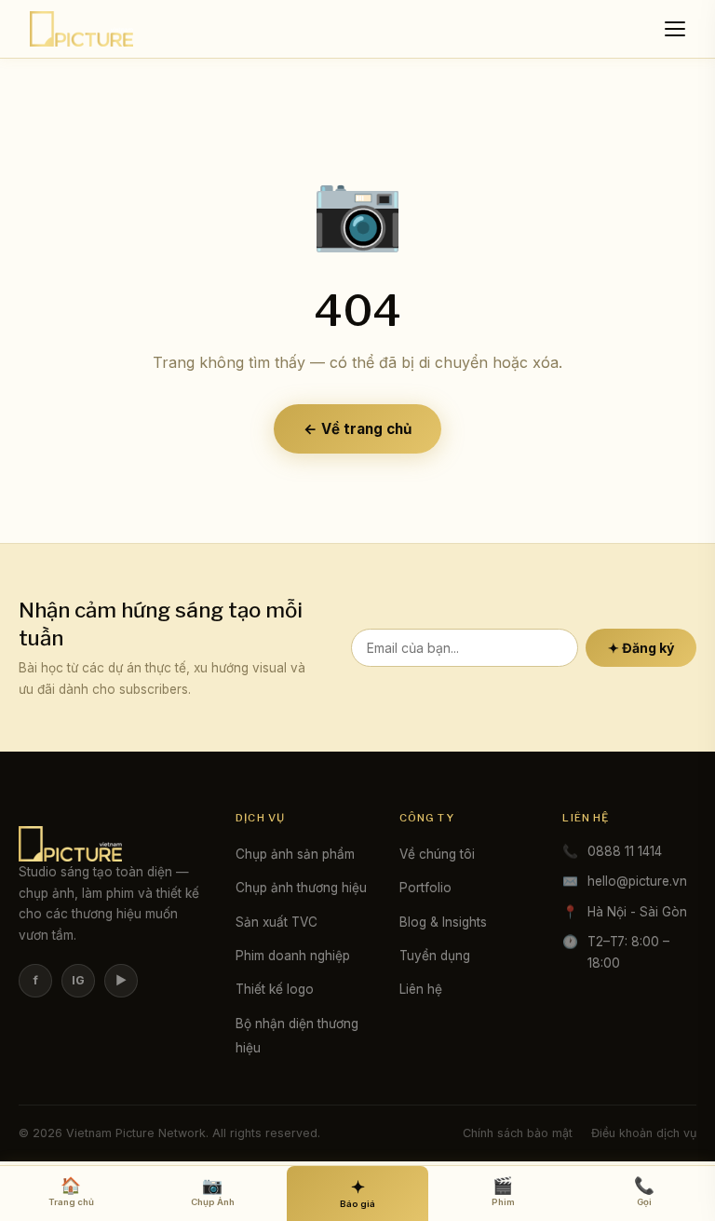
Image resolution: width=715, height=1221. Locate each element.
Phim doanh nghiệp (293, 955)
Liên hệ (420, 989)
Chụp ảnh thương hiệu (301, 887)
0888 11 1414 (624, 851)
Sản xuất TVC (276, 922)
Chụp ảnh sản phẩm (295, 854)
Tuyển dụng (434, 955)
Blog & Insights (443, 922)
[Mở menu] (677, 28)
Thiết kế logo (275, 989)
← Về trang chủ (357, 429)
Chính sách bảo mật (518, 1133)
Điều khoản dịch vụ (643, 1133)
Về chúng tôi (437, 854)
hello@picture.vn (637, 881)
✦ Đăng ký (641, 648)
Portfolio (425, 887)
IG (78, 980)
